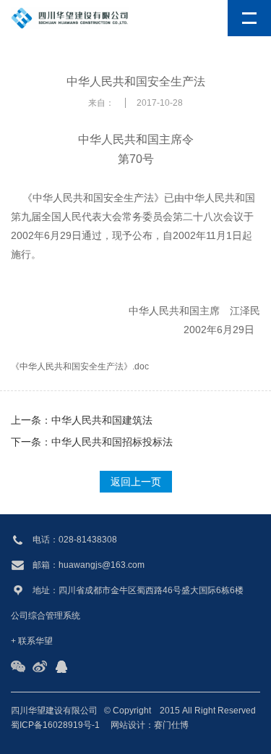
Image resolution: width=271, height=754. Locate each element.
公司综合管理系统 (45, 616)
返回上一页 (136, 481)
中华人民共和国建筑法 (101, 420)
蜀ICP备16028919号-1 (55, 725)
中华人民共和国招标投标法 (112, 442)
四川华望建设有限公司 (54, 710)
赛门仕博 (171, 725)
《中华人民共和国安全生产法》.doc (80, 366)
